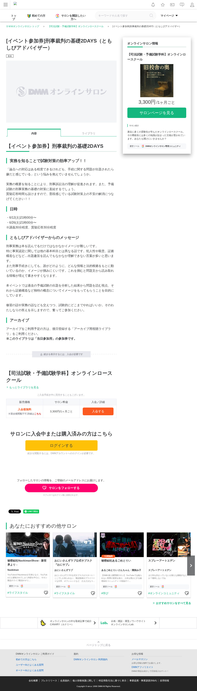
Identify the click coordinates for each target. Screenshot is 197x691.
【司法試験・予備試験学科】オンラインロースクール (76, 26)
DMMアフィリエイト (142, 667)
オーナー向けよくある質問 (29, 670)
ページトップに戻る (98, 645)
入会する (98, 411)
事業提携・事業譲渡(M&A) (143, 680)
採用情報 (164, 680)
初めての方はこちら (26, 659)
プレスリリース (49, 680)
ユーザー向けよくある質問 (29, 664)
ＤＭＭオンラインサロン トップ (22, 26)
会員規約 (64, 680)
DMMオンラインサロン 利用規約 (91, 659)
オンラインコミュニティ (164, 593)
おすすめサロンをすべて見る (173, 603)
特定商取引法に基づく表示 (112, 680)
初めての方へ (38, 17)
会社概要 (33, 680)
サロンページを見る (156, 113)
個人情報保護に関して (84, 680)
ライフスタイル (18, 592)
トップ (13, 17)
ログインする (61, 445)
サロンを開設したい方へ (73, 17)
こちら (37, 413)
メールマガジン (140, 659)
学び (105, 593)
